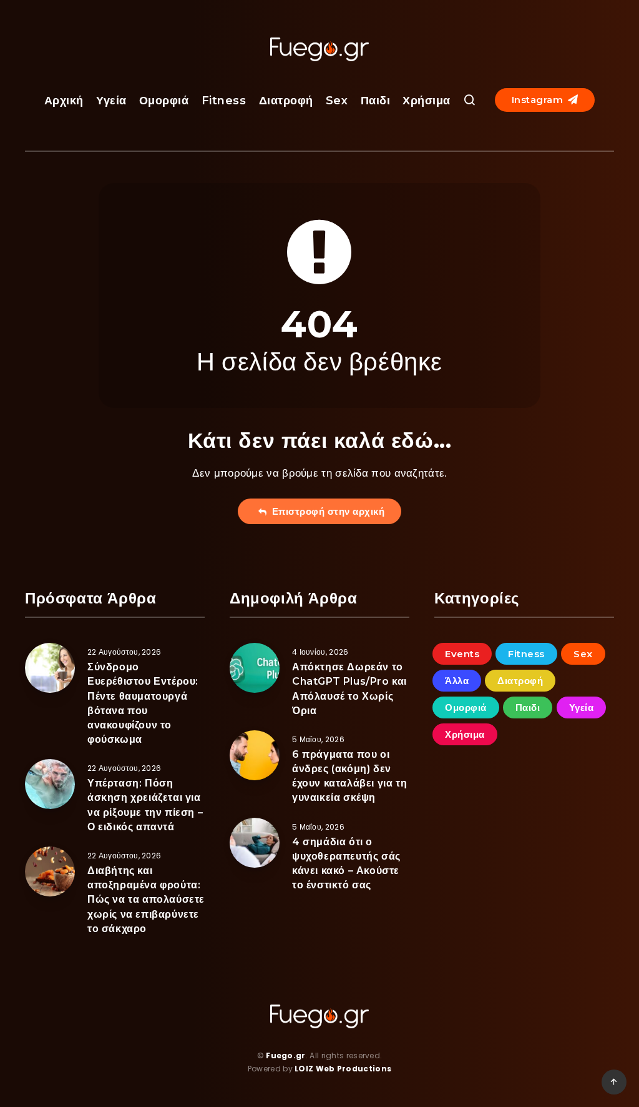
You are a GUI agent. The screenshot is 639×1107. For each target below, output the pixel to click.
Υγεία (111, 100)
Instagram (539, 100)
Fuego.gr (285, 1055)
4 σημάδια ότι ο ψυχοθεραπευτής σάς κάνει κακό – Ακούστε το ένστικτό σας (346, 863)
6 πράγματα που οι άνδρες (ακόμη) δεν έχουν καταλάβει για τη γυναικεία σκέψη (349, 776)
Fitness (224, 100)
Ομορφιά (164, 100)
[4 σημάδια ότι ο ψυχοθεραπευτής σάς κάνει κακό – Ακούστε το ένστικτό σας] (255, 843)
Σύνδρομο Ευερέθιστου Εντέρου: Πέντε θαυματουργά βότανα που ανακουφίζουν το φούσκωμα (142, 703)
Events (462, 654)
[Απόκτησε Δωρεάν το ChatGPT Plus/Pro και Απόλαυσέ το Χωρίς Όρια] (255, 668)
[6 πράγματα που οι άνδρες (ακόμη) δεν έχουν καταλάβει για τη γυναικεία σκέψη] (255, 755)
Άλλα (457, 681)
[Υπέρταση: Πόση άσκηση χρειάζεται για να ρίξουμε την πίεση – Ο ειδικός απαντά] (50, 784)
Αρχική (64, 100)
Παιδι (376, 100)
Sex (337, 100)
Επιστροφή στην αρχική (325, 511)
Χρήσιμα (426, 100)
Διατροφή (286, 100)
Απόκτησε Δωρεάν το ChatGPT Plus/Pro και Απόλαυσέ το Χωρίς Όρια (349, 689)
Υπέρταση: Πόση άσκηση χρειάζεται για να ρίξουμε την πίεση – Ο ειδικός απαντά (145, 805)
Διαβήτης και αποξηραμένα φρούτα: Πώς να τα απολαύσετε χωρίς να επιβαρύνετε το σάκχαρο (146, 900)
